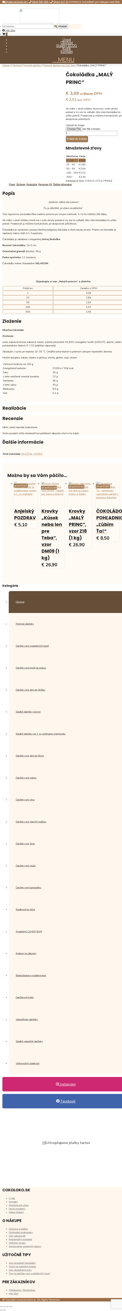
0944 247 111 (61, 2)
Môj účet (10, 30)
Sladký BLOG (66, 45)
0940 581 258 (40, 2)
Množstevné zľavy (19, 1205)
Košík (66, 48)
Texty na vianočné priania (22, 1266)
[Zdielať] (7, 1306)
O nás (12, 1198)
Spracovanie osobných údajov (25, 1246)
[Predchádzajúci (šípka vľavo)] (1, 1310)
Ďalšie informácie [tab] (62, 184)
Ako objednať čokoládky (22, 1263)
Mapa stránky (16, 1212)
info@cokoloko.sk (16, 2)
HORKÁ (38, 454)
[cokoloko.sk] (39, 22)
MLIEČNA (26, 454)
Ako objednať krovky (20, 1270)
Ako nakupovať (17, 1236)
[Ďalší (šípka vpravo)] (4, 1310)
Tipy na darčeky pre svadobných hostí (29, 1273)
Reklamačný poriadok (20, 1239)
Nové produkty (17, 1209)
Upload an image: (75, 125)
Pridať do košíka (77, 139)
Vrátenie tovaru (17, 1243)
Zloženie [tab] (20, 184)
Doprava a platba (18, 1229)
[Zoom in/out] (1, 1306)
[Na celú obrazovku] (4, 1306)
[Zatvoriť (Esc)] (11, 1306)
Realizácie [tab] (31, 184)
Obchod (67, 42)
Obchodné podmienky (21, 1232)
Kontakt (67, 51)
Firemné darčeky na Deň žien (59, 65)
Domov (6, 65)
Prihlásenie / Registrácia (22, 1290)
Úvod (66, 39)
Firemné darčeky (32, 65)
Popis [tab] (12, 184)
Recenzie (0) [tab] (45, 184)
